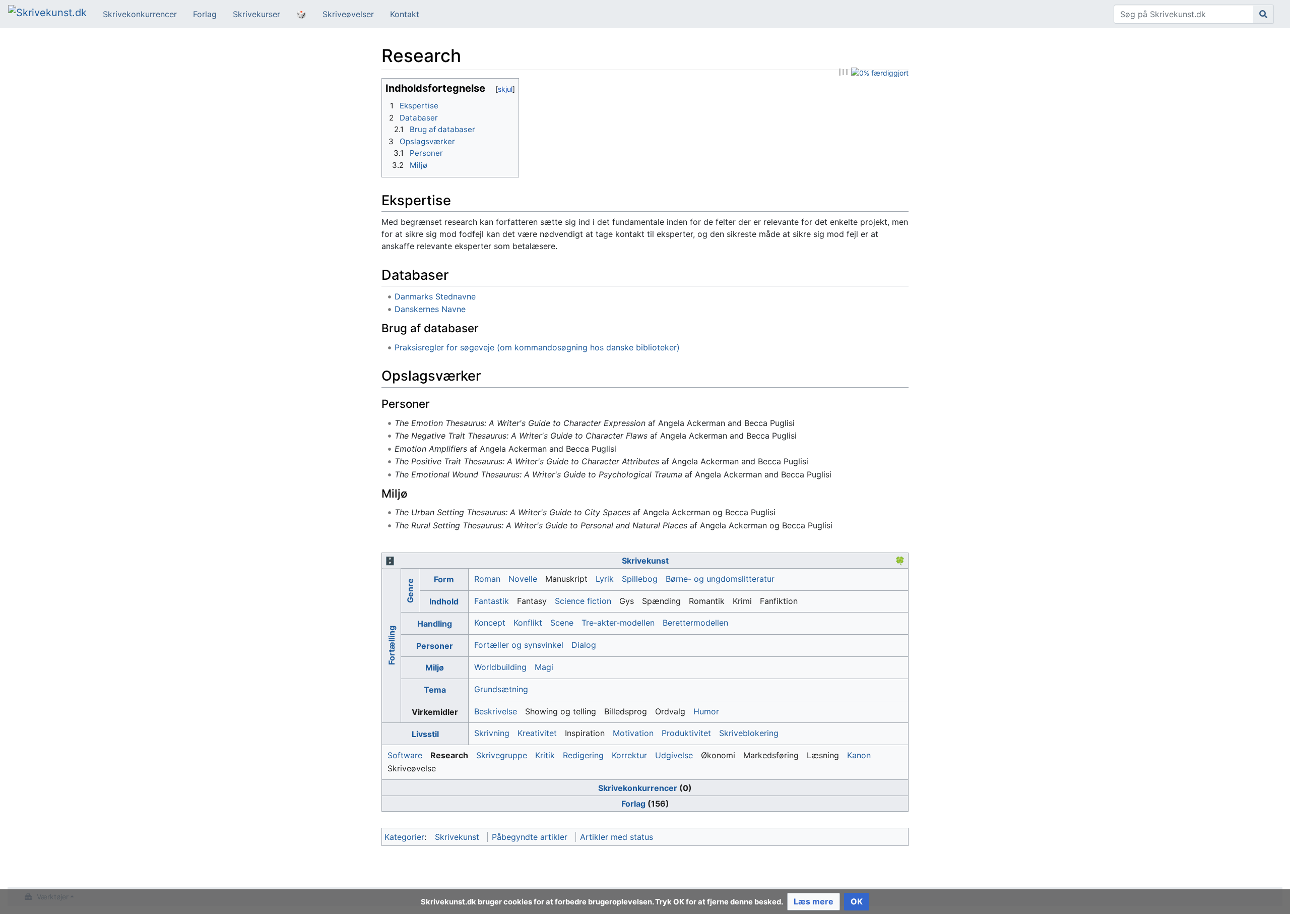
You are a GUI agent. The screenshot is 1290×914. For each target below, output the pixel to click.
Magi (544, 667)
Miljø (434, 667)
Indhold (444, 601)
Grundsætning (501, 689)
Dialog (583, 645)
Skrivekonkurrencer (140, 14)
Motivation (633, 733)
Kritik (545, 755)
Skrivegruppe (501, 755)
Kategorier (404, 837)
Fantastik (491, 601)
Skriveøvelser (348, 14)
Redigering (583, 755)
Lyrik (605, 579)
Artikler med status (616, 837)
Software (405, 755)
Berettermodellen (695, 623)
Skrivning (491, 733)
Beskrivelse (495, 711)
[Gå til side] (1263, 14)
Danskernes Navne (430, 309)
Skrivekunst (645, 561)
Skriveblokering (749, 733)
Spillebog (640, 579)
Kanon (859, 755)
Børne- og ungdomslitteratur (720, 579)
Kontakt (404, 14)
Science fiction (583, 601)
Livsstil (425, 734)
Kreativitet (537, 733)
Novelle (522, 579)
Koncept (489, 623)
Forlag (205, 14)
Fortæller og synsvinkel (518, 645)
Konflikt (527, 623)
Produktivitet (686, 733)
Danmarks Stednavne (435, 296)
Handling (434, 624)
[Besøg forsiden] (47, 14)
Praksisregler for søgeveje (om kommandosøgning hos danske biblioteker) (537, 347)
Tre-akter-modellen (618, 623)
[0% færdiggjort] (880, 72)
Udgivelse (674, 755)
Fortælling (391, 645)
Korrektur (629, 755)
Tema (435, 690)
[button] (813, 901)
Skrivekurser (256, 14)
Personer (434, 646)
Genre (410, 590)
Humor (706, 711)
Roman (487, 579)
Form (444, 579)
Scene (561, 623)
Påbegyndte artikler (529, 837)
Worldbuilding (500, 667)
